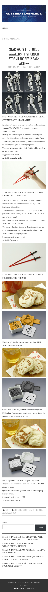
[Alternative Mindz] (24, 13)
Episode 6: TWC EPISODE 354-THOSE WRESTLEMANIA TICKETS (17, 544)
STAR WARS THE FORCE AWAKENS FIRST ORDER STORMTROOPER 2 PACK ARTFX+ (24, 56)
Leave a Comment (34, 67)
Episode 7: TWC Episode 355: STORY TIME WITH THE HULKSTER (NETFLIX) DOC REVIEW (22, 538)
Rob (24, 67)
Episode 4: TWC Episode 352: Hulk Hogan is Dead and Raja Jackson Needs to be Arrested (23, 557)
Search (4, 522)
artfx (16, 510)
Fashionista (19, 588)
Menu (5, 28)
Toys (6, 510)
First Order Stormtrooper (28, 510)
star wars (12, 513)
